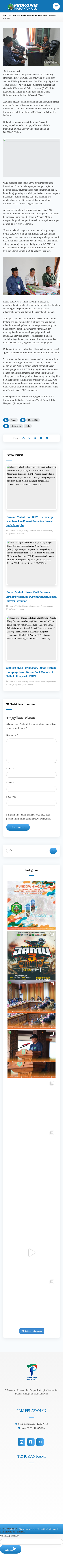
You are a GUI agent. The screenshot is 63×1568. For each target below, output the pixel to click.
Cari (53, 851)
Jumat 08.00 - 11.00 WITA (33, 1428)
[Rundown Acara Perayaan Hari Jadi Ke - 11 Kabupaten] (31, 905)
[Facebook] (31, 1442)
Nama (10, 768)
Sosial (28, 426)
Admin (13, 420)
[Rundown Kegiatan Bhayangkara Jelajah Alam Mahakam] (31, 955)
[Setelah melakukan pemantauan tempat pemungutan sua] (31, 1302)
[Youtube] (40, 1442)
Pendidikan (28, 684)
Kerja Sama (11, 534)
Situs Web (11, 796)
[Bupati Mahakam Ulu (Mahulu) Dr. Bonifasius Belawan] (31, 1004)
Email (10, 782)
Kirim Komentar (18, 827)
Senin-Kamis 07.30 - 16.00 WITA (33, 1424)
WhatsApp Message (9, 1535)
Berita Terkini (16, 426)
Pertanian (20, 534)
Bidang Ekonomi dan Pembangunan (37, 530)
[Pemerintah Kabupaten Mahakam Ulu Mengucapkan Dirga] (31, 1203)
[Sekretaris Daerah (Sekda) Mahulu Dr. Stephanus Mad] (31, 1252)
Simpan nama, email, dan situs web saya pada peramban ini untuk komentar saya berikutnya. (28, 816)
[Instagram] (21, 1442)
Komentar (12, 735)
